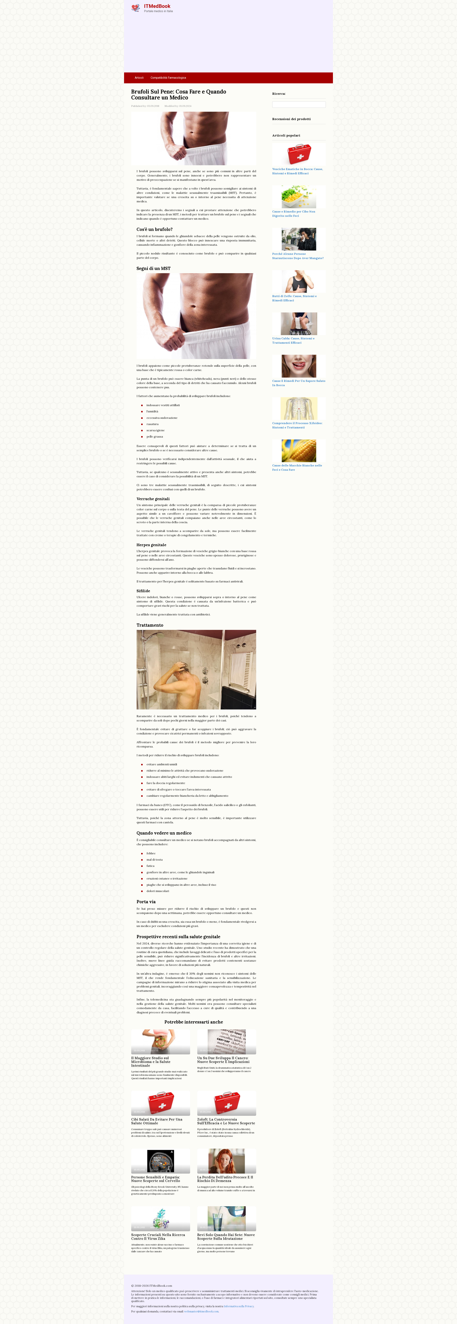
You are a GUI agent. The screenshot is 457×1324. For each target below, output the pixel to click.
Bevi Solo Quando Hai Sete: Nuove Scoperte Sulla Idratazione (226, 1237)
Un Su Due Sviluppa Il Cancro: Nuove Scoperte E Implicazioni (223, 1060)
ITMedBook (157, 6)
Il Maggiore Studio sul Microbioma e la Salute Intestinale (150, 1062)
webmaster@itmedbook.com (201, 1311)
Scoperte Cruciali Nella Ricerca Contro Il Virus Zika (158, 1237)
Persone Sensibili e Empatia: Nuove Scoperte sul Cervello (155, 1179)
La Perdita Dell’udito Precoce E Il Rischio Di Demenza (225, 1179)
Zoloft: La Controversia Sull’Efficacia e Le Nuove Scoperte (226, 1121)
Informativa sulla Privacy (239, 1306)
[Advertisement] (228, 46)
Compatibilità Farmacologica (168, 77)
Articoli (139, 77)
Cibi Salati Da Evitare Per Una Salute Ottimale (156, 1121)
